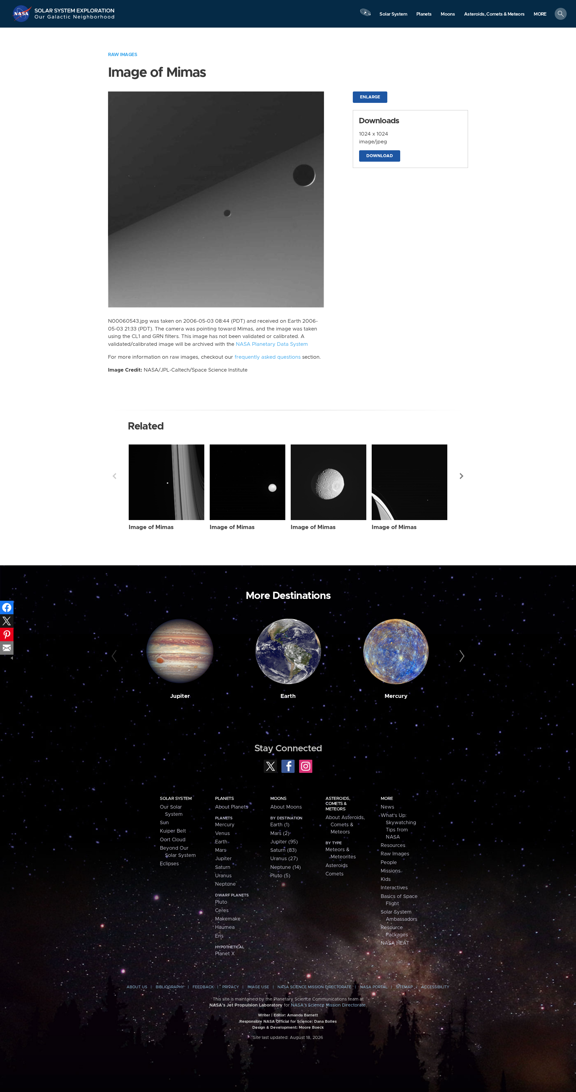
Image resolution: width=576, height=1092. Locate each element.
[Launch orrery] (365, 15)
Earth (288, 696)
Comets (335, 874)
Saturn (222, 867)
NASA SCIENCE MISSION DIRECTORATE (314, 987)
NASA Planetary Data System (272, 344)
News (387, 807)
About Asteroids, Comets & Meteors (345, 824)
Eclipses (169, 863)
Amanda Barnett (302, 1015)
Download (379, 156)
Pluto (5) (280, 875)
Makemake (228, 919)
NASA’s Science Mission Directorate (328, 1005)
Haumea (225, 927)
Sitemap (404, 987)
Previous (114, 475)
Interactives (394, 887)
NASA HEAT (395, 943)
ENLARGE (370, 97)
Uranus (223, 875)
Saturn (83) (283, 850)
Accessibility (435, 987)
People (389, 862)
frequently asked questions (268, 357)
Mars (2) (280, 833)
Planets (224, 798)
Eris (219, 936)
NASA (22, 13)
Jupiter (180, 696)
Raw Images (122, 54)
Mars (220, 850)
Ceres (222, 910)
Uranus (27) (284, 858)
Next (461, 475)
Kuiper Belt (173, 831)
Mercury (396, 696)
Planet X (225, 953)
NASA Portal (374, 987)
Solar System (175, 798)
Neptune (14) (285, 867)
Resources (393, 845)
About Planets (231, 807)
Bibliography (170, 987)
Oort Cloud (172, 839)
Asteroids (337, 865)
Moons (278, 798)
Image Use (258, 987)
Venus (222, 833)
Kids (386, 879)
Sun (164, 822)
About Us (137, 987)
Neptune (225, 884)
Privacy (230, 987)
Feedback (203, 987)
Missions (390, 871)
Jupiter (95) (284, 841)
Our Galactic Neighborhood (74, 18)
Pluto (221, 902)
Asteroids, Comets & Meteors (338, 803)
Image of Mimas (151, 527)
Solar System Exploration (74, 8)
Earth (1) (280, 824)
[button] (540, 14)
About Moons (286, 807)
